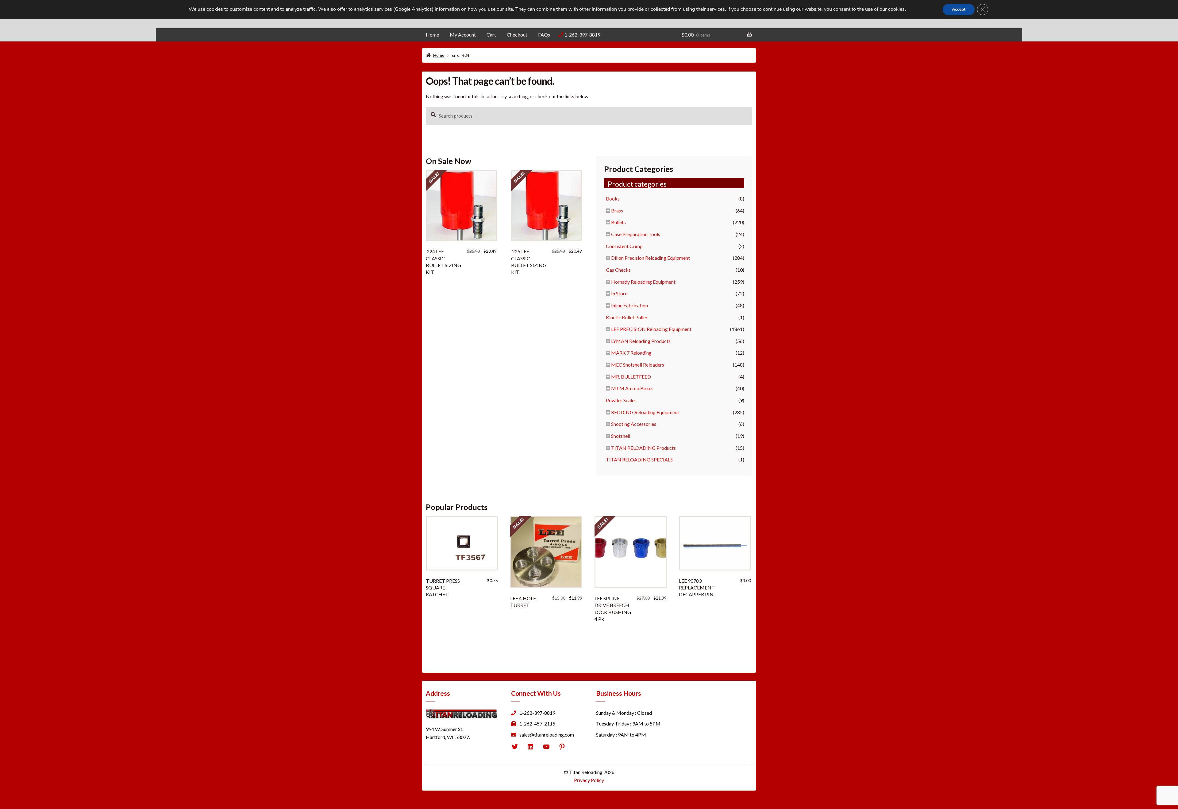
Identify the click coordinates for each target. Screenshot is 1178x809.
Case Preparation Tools (635, 234)
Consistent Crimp (624, 246)
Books (613, 198)
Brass (617, 210)
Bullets (618, 222)
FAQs (544, 34)
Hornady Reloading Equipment (643, 282)
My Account (463, 34)
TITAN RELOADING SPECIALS (639, 459)
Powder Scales (621, 400)
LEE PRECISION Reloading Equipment (651, 329)
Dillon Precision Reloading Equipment (650, 258)
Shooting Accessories (633, 424)
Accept (958, 9)
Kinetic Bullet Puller (627, 317)
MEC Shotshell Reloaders (637, 365)
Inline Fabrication (629, 305)
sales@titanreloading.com (546, 734)
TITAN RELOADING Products (643, 448)
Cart (491, 34)
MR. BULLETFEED (631, 376)
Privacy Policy (589, 780)
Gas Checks (618, 270)
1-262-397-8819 (582, 34)
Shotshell (620, 436)
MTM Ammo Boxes (632, 388)
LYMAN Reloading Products (641, 341)
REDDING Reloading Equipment (645, 412)
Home (432, 34)
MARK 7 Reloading (631, 353)
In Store (619, 293)
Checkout (517, 34)
